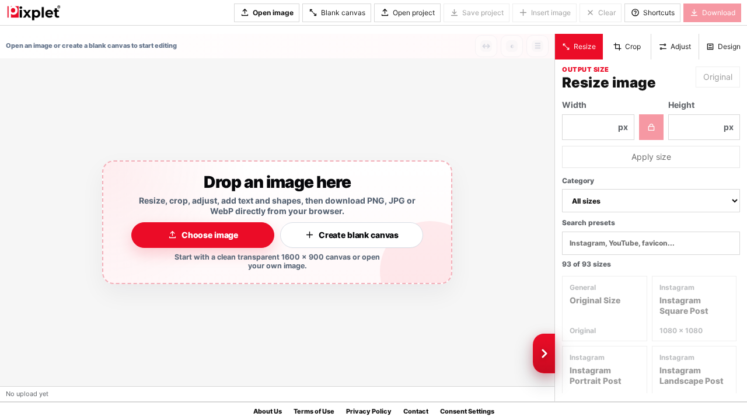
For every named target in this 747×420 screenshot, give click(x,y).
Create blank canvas (359, 235)
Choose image (209, 235)
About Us (267, 411)
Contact (415, 411)
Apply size (651, 157)
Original (717, 77)
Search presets (588, 222)
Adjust (681, 46)
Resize (585, 46)
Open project (414, 12)
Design (729, 46)
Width (595, 116)
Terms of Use (314, 411)
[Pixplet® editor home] (33, 12)
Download (718, 12)
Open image (273, 12)
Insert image (551, 12)
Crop (633, 46)
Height (701, 116)
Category (578, 180)
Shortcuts (659, 12)
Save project (483, 12)
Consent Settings (467, 411)
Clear (607, 12)
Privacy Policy (369, 411)
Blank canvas (343, 12)
